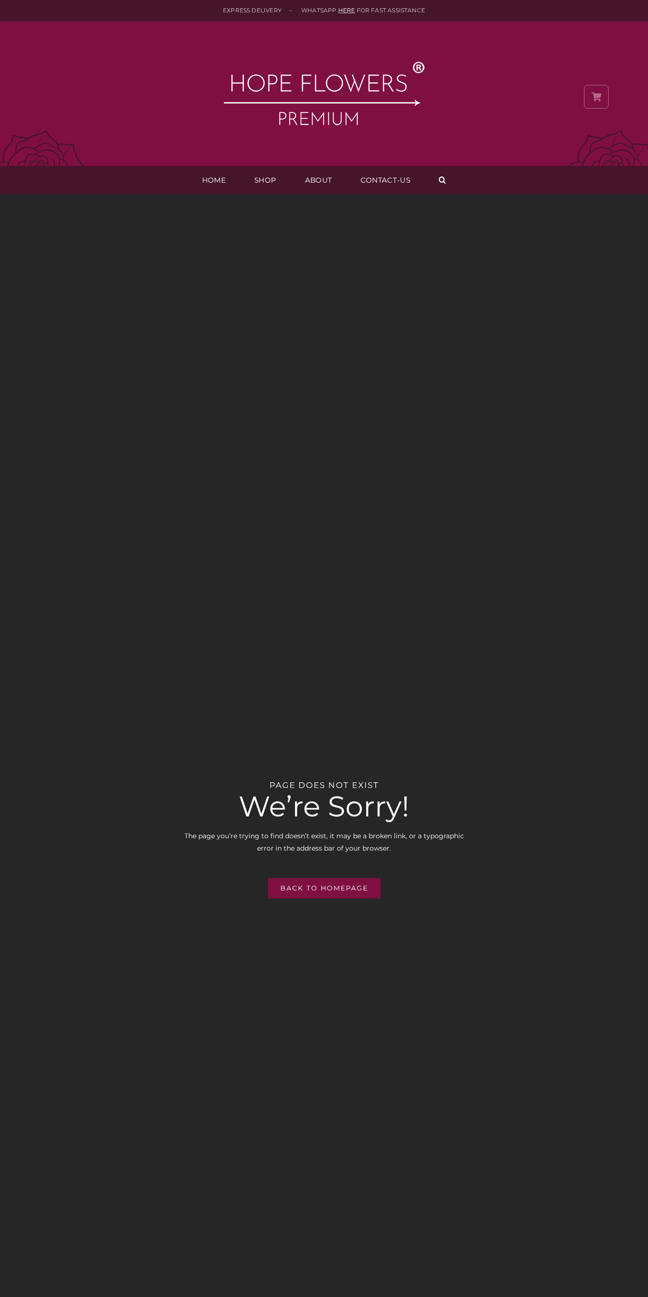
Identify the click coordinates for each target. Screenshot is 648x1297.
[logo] (324, 43)
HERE (346, 10)
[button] (442, 180)
